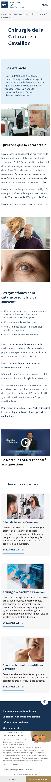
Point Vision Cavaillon (11, 14)
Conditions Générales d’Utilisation (21, 716)
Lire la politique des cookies (18, 769)
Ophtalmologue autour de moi (19, 711)
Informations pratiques (15, 722)
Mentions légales (12, 728)
